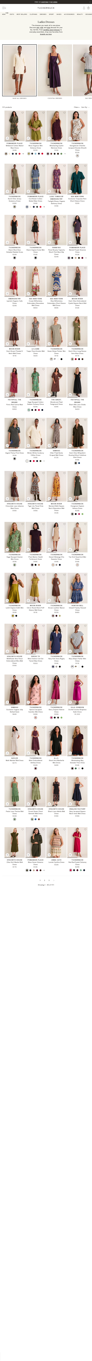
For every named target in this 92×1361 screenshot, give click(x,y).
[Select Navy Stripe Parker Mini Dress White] (79, 667)
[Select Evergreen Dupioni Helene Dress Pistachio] (82, 514)
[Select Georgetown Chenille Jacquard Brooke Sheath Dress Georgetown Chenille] (77, 156)
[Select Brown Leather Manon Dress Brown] (53, 616)
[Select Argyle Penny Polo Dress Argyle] (14, 459)
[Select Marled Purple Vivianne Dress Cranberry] (82, 258)
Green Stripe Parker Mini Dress (56, 352)
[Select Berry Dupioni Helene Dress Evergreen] (58, 717)
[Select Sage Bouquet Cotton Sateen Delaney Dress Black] (32, 410)
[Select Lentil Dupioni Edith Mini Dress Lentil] (13, 616)
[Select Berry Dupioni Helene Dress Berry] (51, 717)
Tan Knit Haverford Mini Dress (77, 558)
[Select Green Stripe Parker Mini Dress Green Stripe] (51, 359)
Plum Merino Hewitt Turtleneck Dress (35, 558)
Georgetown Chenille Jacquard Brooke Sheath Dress (77, 148)
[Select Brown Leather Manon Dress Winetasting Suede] (56, 616)
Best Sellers (22, 14)
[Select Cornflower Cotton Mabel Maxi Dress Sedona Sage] (37, 207)
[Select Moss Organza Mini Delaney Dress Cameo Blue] (35, 154)
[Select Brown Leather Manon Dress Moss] (60, 616)
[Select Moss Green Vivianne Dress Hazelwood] (34, 870)
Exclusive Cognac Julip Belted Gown (14, 711)
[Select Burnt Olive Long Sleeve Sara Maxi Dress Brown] (82, 359)
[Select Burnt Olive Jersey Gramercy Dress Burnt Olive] (14, 207)
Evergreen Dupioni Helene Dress (77, 507)
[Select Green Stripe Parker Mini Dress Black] (61, 359)
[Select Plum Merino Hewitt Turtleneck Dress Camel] (39, 565)
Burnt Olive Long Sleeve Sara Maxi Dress (77, 352)
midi (41, 27)
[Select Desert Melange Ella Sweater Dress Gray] (56, 565)
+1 (65, 154)
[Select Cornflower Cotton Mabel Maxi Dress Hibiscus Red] (40, 207)
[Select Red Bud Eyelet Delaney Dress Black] (74, 870)
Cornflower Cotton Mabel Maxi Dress (35, 200)
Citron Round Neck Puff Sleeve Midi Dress (35, 609)
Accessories (69, 14)
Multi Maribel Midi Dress (14, 760)
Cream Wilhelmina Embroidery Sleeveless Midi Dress (35, 303)
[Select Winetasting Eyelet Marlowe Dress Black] (55, 154)
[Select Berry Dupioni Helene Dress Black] (55, 717)
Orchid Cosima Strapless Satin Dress (77, 711)
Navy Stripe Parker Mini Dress (77, 660)
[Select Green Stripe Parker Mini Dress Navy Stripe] (55, 359)
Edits (12, 14)
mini (37, 27)
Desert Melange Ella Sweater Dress (56, 558)
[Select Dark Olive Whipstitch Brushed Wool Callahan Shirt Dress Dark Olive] (76, 463)
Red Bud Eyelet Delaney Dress (77, 863)
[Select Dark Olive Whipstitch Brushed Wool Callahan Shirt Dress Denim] (79, 463)
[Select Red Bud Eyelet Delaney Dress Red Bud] (71, 870)
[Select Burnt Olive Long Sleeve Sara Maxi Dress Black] (79, 359)
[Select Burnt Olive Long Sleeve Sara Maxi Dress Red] (76, 359)
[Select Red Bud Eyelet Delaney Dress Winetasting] (77, 870)
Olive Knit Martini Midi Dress (15, 863)
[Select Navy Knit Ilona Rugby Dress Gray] (56, 667)
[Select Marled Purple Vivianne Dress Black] (72, 258)
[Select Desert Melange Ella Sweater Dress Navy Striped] (60, 565)
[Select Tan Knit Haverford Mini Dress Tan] (77, 565)
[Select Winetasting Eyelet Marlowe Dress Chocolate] (58, 154)
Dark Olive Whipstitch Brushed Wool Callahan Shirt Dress (77, 455)
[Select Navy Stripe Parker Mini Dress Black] (82, 667)
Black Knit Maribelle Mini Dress (56, 761)
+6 (23, 154)
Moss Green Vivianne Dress (35, 863)
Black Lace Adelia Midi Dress (56, 812)
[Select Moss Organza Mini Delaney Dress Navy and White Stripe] (39, 154)
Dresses (43, 14)
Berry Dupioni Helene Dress (56, 711)
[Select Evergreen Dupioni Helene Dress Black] (76, 514)
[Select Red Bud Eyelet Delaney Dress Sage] (81, 870)
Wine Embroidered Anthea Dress (35, 761)
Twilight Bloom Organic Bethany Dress (56, 202)
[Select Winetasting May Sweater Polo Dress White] (79, 768)
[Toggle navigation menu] (4, 8)
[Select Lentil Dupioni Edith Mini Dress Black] (16, 616)
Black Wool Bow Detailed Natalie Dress (14, 251)
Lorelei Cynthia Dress (56, 862)
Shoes (59, 14)
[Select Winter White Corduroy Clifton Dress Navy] (37, 461)
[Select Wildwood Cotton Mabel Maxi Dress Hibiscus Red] (19, 154)
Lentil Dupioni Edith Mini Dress (15, 609)
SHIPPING (44, 2)
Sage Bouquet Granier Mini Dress (15, 558)
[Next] (52, 880)
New (3, 14)
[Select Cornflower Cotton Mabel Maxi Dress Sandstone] (30, 207)
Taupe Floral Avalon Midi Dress (35, 352)
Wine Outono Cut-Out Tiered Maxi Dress (35, 660)
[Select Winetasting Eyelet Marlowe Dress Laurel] (61, 154)
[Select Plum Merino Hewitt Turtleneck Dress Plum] (32, 565)
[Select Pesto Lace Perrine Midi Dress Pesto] (14, 819)
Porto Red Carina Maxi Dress (14, 406)
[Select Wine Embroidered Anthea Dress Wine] (35, 768)
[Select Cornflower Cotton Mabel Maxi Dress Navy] (34, 207)
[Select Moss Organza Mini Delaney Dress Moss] (29, 154)
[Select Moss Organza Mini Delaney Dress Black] (32, 154)
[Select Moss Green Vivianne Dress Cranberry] (37, 870)
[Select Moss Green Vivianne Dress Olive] (27, 870)
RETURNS (53, 2)
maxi (48, 27)
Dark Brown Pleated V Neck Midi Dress (14, 352)
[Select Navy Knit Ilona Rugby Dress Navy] (53, 667)
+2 (86, 258)
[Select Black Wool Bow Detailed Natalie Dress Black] (14, 258)
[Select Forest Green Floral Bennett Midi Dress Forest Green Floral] (32, 819)
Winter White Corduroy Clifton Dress (35, 454)
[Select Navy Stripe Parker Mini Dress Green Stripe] (76, 667)
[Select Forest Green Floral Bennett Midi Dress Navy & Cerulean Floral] (35, 819)
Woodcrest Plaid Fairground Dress (56, 403)
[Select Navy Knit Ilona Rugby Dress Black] (60, 667)
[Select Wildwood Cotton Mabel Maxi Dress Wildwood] (6, 154)
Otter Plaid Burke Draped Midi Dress (56, 454)
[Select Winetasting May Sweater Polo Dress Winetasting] (72, 768)
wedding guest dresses (51, 30)
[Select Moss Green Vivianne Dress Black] (30, 870)
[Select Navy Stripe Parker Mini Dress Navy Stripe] (72, 667)
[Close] (90, 2)
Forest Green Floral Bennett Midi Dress (35, 812)
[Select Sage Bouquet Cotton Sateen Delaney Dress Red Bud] (39, 410)
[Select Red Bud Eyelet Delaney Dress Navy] (84, 870)
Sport (51, 14)
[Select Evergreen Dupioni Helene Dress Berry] (79, 514)
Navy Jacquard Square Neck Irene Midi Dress (77, 812)
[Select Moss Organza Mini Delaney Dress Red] (42, 154)
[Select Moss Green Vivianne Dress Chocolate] (40, 870)
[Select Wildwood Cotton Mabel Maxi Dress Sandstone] (9, 154)
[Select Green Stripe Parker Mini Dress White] (58, 359)
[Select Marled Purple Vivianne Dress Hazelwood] (76, 258)
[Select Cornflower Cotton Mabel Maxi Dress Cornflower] (27, 207)
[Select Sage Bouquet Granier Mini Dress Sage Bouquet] (14, 565)
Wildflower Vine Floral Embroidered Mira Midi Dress (14, 661)
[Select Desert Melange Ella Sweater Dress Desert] (53, 565)
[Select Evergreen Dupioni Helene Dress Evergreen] (72, 514)
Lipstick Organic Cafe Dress (15, 302)
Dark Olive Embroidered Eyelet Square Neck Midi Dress (77, 303)
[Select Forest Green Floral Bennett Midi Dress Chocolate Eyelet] (39, 819)
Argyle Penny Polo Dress (14, 453)
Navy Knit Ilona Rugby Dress (56, 660)
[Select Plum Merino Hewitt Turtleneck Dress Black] (35, 565)
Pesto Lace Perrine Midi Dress (14, 812)
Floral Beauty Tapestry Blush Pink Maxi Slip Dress (56, 252)
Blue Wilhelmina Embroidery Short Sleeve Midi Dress (56, 303)
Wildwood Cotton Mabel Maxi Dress (14, 147)
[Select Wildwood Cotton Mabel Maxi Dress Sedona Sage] (16, 154)
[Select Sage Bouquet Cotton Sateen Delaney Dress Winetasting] (35, 410)
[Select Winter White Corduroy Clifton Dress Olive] (40, 461)
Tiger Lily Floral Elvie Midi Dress (35, 507)
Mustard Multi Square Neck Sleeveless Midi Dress (56, 508)
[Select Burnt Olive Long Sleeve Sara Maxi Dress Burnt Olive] (72, 359)
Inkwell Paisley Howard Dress (77, 609)
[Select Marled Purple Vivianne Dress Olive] (79, 258)
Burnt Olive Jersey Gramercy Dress (14, 200)
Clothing (33, 14)
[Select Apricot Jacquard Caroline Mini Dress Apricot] (35, 717)
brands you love (46, 34)
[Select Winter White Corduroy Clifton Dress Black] (30, 461)
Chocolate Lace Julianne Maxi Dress (15, 507)
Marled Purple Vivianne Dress (77, 251)
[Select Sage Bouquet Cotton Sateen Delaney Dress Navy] (42, 410)
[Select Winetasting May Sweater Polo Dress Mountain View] (76, 768)
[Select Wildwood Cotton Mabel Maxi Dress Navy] (13, 154)
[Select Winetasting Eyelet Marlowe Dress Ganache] (51, 154)
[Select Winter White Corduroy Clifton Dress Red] (34, 461)
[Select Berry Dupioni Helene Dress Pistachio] (61, 717)
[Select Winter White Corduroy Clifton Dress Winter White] (27, 461)
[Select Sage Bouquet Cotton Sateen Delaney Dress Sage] (29, 410)
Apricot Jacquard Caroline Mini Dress (35, 711)
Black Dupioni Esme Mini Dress (35, 251)
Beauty (80, 14)
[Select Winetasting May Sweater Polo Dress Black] (82, 768)
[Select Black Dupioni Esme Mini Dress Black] (35, 258)
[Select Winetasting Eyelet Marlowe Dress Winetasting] (48, 154)
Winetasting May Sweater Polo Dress (77, 761)
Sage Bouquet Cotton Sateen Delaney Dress (35, 403)
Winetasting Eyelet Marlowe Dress (56, 147)
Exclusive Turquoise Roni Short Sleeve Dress (77, 200)
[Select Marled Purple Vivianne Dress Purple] (69, 258)
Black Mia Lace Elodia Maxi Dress (77, 406)
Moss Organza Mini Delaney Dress (35, 147)
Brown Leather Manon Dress (56, 609)
